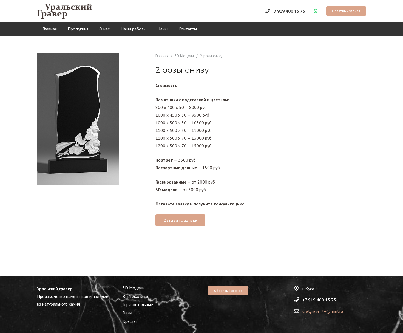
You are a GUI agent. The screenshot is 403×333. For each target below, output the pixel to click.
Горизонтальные (138, 304)
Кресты (130, 321)
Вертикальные (136, 296)
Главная (161, 55)
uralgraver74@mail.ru (322, 311)
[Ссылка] (64, 11)
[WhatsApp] (315, 11)
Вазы (127, 312)
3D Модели (184, 55)
